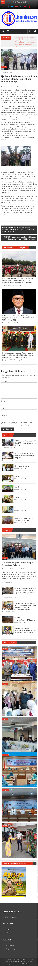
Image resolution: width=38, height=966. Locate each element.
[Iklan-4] (7, 495)
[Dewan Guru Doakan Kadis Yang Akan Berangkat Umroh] (7, 515)
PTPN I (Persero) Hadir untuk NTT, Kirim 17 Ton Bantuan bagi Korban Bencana (25, 439)
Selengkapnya (6, 578)
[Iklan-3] (7, 484)
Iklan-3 (16, 483)
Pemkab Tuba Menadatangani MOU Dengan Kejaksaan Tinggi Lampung (24, 451)
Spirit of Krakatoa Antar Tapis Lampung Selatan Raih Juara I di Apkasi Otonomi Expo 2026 (25, 40)
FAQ (7, 928)
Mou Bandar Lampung (21, 462)
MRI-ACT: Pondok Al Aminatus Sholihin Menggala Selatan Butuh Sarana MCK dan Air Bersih (20, 234)
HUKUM (5, 554)
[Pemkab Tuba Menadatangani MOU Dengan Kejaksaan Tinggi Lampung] (7, 451)
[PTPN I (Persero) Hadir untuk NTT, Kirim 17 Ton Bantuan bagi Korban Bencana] (7, 438)
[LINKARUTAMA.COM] (3, 31)
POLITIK (4, 62)
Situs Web (4, 411)
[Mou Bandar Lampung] (7, 463)
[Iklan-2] (7, 474)
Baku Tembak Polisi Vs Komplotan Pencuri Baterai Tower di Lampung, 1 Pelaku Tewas (25, 626)
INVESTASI (6, 786)
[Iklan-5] (7, 505)
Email (3, 404)
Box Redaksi (10, 941)
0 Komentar (22, 82)
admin (17, 281)
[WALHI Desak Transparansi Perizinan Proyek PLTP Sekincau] (7, 615)
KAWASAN (6, 750)
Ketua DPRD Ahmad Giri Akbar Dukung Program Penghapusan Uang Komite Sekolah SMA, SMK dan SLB (18, 314)
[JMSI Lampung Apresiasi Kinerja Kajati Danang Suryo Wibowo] (19, 542)
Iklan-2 (16, 472)
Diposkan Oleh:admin (8, 82)
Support (8, 925)
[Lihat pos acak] (35, 31)
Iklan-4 (16, 493)
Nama (3, 397)
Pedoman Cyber (11, 945)
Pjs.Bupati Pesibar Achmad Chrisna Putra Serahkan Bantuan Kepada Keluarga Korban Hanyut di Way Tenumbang (18, 225)
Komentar (4, 377)
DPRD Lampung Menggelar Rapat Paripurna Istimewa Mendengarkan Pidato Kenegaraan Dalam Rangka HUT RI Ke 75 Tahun (18, 351)
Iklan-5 (16, 504)
